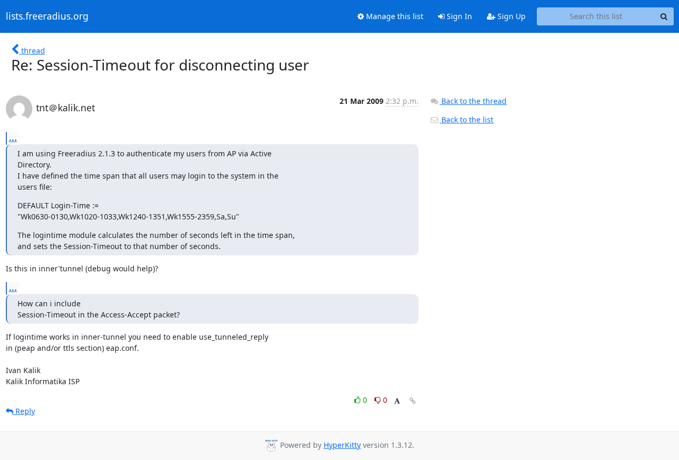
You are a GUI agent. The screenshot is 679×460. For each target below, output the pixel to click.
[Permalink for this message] (413, 401)
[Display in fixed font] (397, 401)
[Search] (664, 16)
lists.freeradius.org (47, 16)
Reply (24, 411)
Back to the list (466, 119)
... (13, 138)
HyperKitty (342, 445)
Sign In (458, 16)
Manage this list (393, 16)
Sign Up (510, 16)
